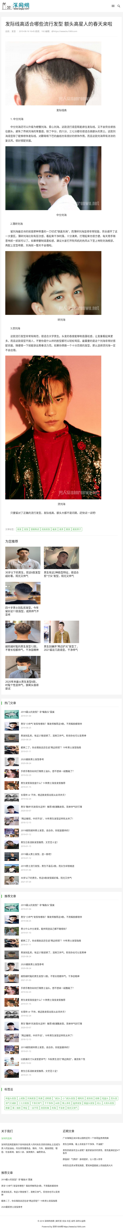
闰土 (99, 1103)
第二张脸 (16, 1107)
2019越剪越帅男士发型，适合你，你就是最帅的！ (46, 830)
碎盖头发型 (11, 1098)
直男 (61, 529)
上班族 (22, 1098)
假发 (19, 529)
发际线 (89, 1098)
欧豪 (8, 1107)
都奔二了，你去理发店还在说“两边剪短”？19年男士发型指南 (51, 747)
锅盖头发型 (89, 1103)
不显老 (61, 1107)
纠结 (57, 1103)
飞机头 (57, 1098)
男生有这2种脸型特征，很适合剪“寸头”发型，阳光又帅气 (61, 574)
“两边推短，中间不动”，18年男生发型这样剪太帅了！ (47, 818)
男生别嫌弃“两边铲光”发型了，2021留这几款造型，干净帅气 (61, 648)
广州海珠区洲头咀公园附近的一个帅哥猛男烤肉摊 (86, 1138)
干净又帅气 (37, 1103)
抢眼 (97, 1098)
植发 (55, 529)
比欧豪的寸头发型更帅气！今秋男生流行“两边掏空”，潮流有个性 (53, 1059)
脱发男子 (77, 529)
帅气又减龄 (11, 1103)
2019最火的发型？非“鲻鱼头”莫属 (37, 711)
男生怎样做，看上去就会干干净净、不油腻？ (83, 1144)
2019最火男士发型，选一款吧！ (37, 854)
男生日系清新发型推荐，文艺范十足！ (40, 842)
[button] (113, 6)
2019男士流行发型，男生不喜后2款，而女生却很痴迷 (47, 865)
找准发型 (46, 529)
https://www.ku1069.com (74, 1226)
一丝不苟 (34, 1107)
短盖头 (105, 1098)
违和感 (48, 1098)
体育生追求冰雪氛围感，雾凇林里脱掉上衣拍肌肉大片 (88, 1165)
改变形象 (45, 1107)
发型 (26, 529)
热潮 (40, 1098)
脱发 (68, 529)
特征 (25, 1107)
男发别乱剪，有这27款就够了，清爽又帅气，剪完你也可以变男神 (53, 735)
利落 (54, 1107)
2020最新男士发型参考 (32, 759)
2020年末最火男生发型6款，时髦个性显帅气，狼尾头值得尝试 (22, 685)
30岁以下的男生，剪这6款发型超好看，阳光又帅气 (22, 574)
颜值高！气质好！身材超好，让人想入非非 (82, 1159)
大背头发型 (109, 1103)
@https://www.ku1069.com (64, 31)
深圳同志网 (6, 1138)
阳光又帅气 (72, 1107)
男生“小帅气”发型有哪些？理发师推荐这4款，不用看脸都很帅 (51, 723)
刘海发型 (31, 1098)
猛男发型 (77, 1103)
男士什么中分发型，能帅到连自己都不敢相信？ (44, 928)
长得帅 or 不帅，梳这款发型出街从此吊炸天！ (44, 794)
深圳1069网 (58, 1226)
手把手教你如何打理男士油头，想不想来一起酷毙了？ (48, 771)
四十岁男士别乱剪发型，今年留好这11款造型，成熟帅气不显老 (22, 611)
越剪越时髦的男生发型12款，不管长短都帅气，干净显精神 (22, 648)
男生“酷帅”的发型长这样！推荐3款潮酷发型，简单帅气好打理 (51, 806)
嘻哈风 (81, 1098)
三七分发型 (24, 1103)
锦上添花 (66, 1103)
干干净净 (49, 1103)
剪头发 (114, 1098)
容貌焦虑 (35, 529)
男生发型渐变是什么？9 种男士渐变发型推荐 (43, 782)
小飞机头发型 (69, 1098)
